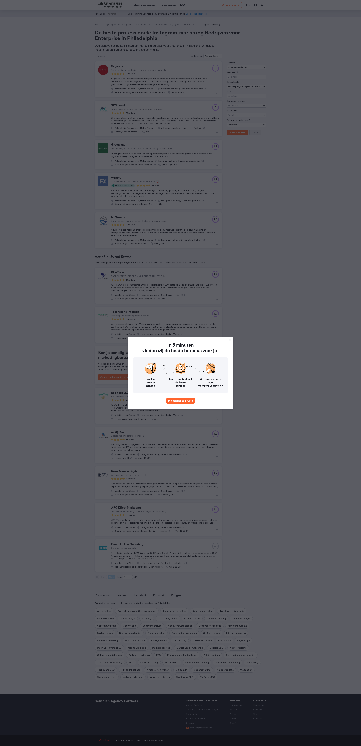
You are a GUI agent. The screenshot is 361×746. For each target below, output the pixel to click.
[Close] (230, 340)
